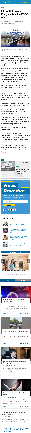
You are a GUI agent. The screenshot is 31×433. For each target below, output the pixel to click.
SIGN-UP (9, 205)
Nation (4, 8)
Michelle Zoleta (7, 397)
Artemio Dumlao (7, 333)
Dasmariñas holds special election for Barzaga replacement (15, 362)
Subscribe (26, 2)
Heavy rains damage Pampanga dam (15, 331)
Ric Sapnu (6, 303)
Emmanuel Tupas (5, 21)
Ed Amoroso (6, 365)
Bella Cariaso (5, 416)
